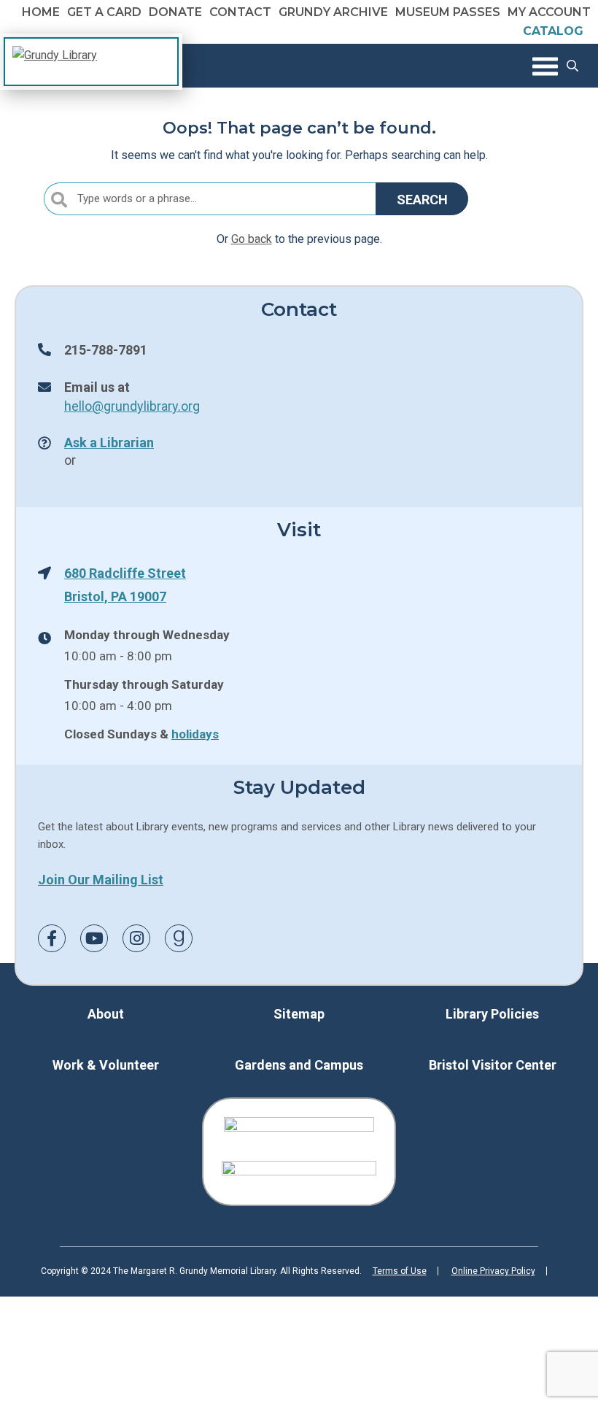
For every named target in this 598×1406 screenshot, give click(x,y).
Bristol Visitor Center (492, 1065)
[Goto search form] (572, 66)
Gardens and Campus (299, 1065)
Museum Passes (447, 12)
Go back (251, 239)
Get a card (104, 12)
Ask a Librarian (109, 442)
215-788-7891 (105, 349)
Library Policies (492, 1013)
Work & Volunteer (106, 1065)
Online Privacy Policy (493, 1271)
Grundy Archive (333, 12)
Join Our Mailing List (100, 879)
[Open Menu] (545, 66)
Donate (175, 12)
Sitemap (299, 1013)
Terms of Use (400, 1271)
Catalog (553, 31)
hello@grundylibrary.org (132, 405)
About (106, 1013)
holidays (195, 733)
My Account (549, 12)
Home (41, 12)
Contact (240, 12)
